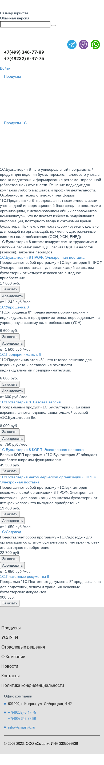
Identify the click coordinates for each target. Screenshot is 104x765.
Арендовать (12, 296)
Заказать (9, 289)
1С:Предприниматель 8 (20, 354)
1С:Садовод (10, 532)
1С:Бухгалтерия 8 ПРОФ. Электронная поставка (42, 257)
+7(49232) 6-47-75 (24, 58)
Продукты (12, 76)
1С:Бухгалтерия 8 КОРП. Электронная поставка (42, 450)
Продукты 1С (15, 123)
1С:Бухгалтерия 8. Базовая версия (30, 402)
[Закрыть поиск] (53, 25)
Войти (5, 68)
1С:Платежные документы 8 (24, 576)
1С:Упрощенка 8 (14, 307)
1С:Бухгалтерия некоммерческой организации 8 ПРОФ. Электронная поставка (49, 479)
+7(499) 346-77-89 (24, 52)
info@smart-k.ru (21, 727)
